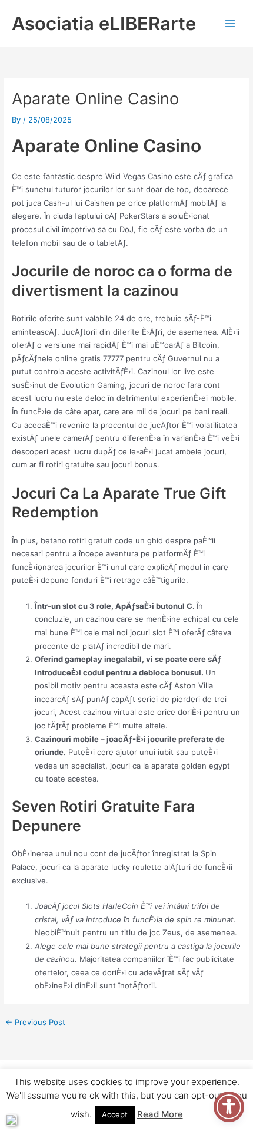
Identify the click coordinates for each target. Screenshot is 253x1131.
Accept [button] (115, 1114)
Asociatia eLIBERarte (104, 23)
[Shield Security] (11, 1120)
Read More (160, 1114)
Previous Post (35, 1022)
